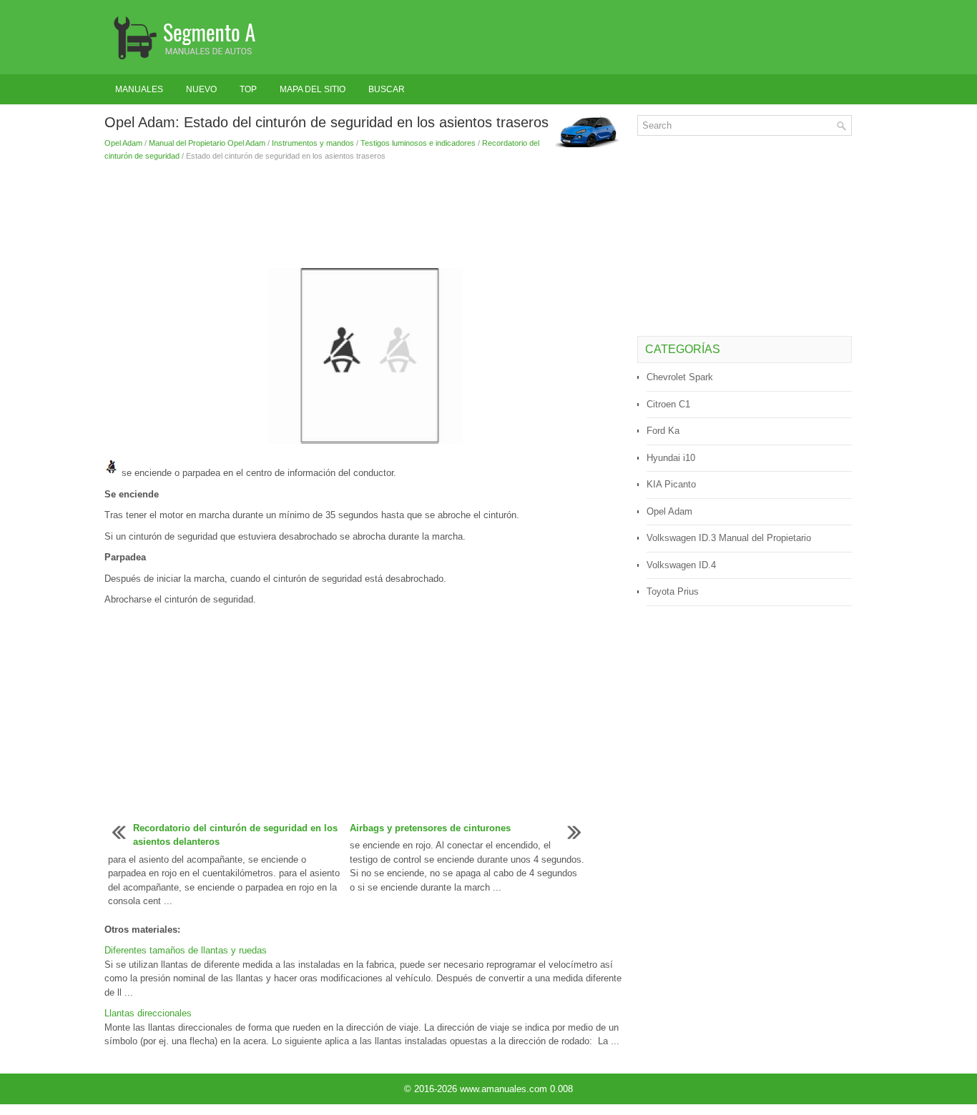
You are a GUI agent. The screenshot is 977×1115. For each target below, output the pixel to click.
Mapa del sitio (312, 89)
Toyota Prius (673, 591)
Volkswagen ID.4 (681, 565)
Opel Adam (123, 143)
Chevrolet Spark (680, 377)
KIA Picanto (671, 484)
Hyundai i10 (671, 457)
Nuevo (201, 89)
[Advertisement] (365, 212)
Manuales (139, 89)
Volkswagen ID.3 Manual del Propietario (729, 537)
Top (248, 89)
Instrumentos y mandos (313, 143)
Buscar (386, 89)
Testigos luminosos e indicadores (418, 143)
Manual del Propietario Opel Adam (207, 143)
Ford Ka (663, 430)
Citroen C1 (668, 404)
